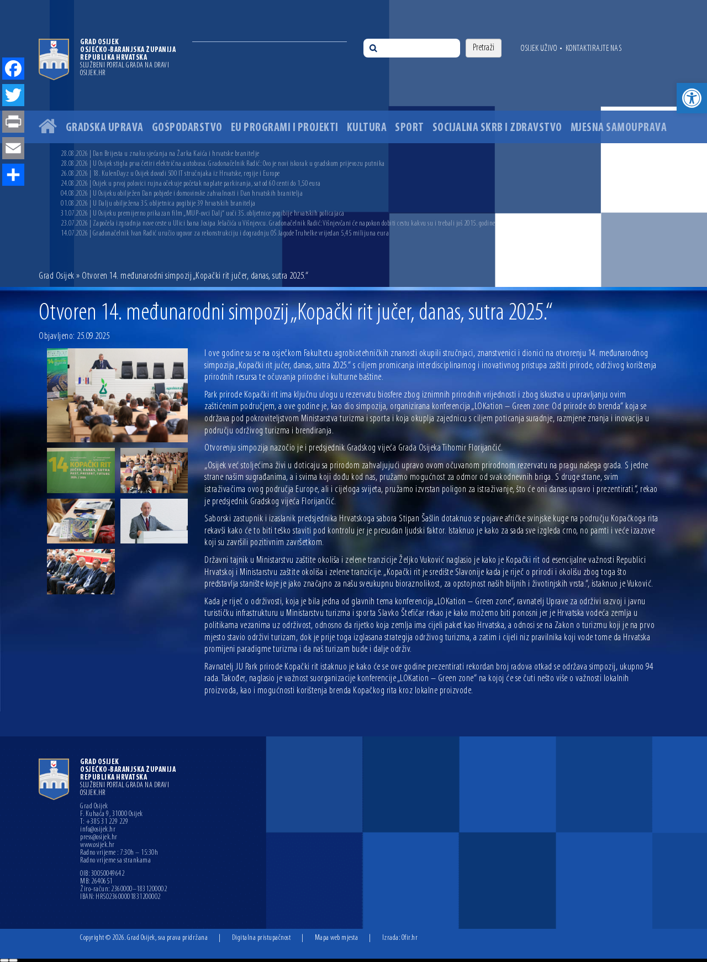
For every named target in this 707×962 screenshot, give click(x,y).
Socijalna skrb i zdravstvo (497, 128)
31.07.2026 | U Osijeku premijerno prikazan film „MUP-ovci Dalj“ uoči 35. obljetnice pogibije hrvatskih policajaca (203, 214)
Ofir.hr (410, 938)
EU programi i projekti (285, 128)
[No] (13, 960)
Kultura (367, 128)
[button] (692, 98)
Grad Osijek (57, 276)
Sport (409, 128)
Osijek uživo (539, 48)
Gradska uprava (105, 128)
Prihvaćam (4, 960)
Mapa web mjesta (336, 938)
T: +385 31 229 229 (104, 822)
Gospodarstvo (187, 128)
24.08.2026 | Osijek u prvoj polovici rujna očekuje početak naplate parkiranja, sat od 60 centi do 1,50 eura (191, 184)
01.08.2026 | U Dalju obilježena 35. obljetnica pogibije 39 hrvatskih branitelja (158, 204)
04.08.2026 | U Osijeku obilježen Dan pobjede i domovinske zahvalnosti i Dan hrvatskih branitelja (182, 194)
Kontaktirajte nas (594, 48)
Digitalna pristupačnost (261, 938)
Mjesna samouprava (619, 128)
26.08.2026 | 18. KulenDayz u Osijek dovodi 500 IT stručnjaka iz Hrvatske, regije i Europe (170, 174)
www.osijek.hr (97, 845)
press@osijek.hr (99, 837)
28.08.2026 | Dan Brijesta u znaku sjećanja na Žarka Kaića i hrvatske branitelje (160, 154)
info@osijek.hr (97, 830)
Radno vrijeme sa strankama (115, 861)
